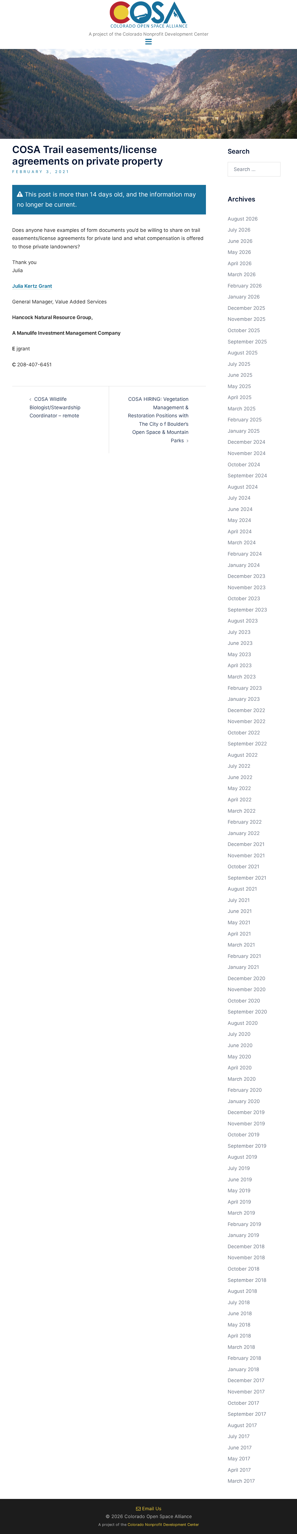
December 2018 (246, 1246)
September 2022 (247, 744)
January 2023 (244, 699)
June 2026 (240, 241)
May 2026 (239, 252)
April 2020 (240, 1068)
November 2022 (246, 721)
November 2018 (246, 1257)
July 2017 (239, 1436)
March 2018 (241, 1347)
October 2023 (244, 598)
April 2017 (239, 1470)
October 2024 (244, 464)
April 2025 (239, 397)
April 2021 (239, 934)
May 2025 (239, 386)
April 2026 (240, 263)
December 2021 (246, 844)
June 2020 (240, 1045)
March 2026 (242, 274)
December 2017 (246, 1380)
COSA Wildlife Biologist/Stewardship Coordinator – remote (55, 407)
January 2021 (243, 967)
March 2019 (241, 1213)
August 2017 (242, 1425)
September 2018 (247, 1280)
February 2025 (245, 420)
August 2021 (242, 889)
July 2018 (239, 1302)
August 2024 (243, 487)
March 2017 (241, 1481)
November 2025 (246, 319)
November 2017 (246, 1392)
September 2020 (247, 1012)
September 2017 (247, 1414)
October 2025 (244, 330)
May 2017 (239, 1459)
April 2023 (240, 665)
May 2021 (239, 922)
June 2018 (240, 1313)
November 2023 (247, 587)
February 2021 (244, 956)
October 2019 (244, 1135)
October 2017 (243, 1403)
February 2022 (245, 822)
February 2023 (245, 688)
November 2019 (246, 1124)
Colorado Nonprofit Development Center (163, 1524)
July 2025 (239, 364)
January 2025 (244, 431)
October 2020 (244, 1001)
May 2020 (239, 1057)
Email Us (151, 1508)
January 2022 (244, 833)
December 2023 (246, 576)
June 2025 (240, 375)
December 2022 (246, 710)
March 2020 (242, 1079)
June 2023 (240, 643)
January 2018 (243, 1369)
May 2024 (239, 520)
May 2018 (239, 1325)
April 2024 (240, 531)
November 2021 (246, 855)
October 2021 (243, 866)
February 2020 (245, 1090)
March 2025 (242, 409)
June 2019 (240, 1179)
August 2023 (243, 621)
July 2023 (239, 632)
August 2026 (243, 219)
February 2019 (244, 1224)
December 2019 (246, 1112)
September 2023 (247, 610)
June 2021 (240, 911)
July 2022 (239, 766)
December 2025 (246, 308)
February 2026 (245, 286)
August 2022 (243, 755)
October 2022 (244, 733)
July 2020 (239, 1034)
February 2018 (244, 1358)
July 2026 (239, 230)
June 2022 (240, 777)
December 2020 (246, 978)
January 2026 (244, 297)
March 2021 (241, 945)
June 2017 (240, 1448)
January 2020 (244, 1101)
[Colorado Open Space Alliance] (148, 16)
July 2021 (239, 900)
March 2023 (242, 677)
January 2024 (244, 565)
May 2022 (239, 788)
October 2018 (243, 1269)
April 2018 (239, 1336)
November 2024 (247, 453)
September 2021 (247, 878)
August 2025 (243, 353)
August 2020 (243, 1023)
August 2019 (242, 1157)
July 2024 (239, 498)
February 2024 (245, 554)
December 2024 (246, 442)
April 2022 (239, 800)
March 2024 (242, 542)
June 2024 (240, 509)
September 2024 (247, 475)
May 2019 (239, 1190)
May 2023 (239, 654)
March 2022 (242, 811)
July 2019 (239, 1168)
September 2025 (247, 342)
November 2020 (247, 989)
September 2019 (247, 1146)
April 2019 (239, 1202)
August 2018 (242, 1291)
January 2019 (243, 1235)
